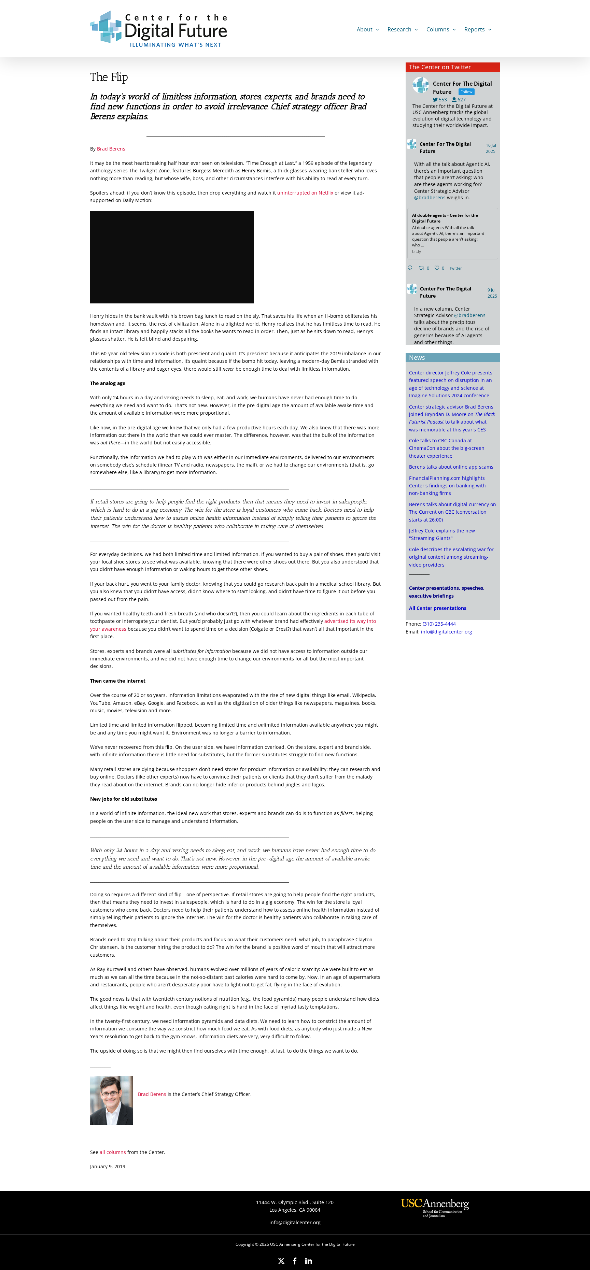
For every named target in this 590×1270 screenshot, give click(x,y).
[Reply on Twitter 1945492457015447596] (411, 268)
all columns (113, 1152)
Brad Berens (111, 148)
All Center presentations (437, 608)
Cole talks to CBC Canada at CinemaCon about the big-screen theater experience (446, 448)
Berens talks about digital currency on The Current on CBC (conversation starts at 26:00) (452, 512)
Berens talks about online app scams (451, 466)
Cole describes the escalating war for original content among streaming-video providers (451, 557)
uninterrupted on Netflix (305, 192)
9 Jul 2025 (493, 293)
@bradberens (430, 197)
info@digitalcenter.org (446, 631)
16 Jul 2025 (491, 148)
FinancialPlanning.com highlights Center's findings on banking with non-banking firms (447, 486)
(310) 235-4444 (439, 623)
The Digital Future (445, 147)
